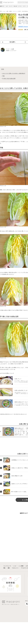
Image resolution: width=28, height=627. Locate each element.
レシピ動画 (21, 565)
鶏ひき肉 (15, 6)
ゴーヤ (24, 6)
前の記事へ (13, 42)
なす (7, 6)
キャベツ (10, 6)
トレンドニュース (7, 565)
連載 (9, 567)
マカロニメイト (15, 567)
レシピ (14, 565)
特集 (4, 567)
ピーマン (20, 6)
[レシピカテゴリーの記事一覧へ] (20, 29)
